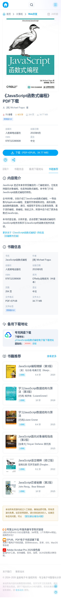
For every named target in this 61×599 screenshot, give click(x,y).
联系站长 (20, 571)
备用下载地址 (36, 169)
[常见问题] (5, 160)
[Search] (31, 4)
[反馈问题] (55, 592)
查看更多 (51, 356)
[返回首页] (55, 586)
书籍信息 (19, 169)
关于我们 (7, 571)
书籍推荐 (53, 169)
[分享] (13, 160)
